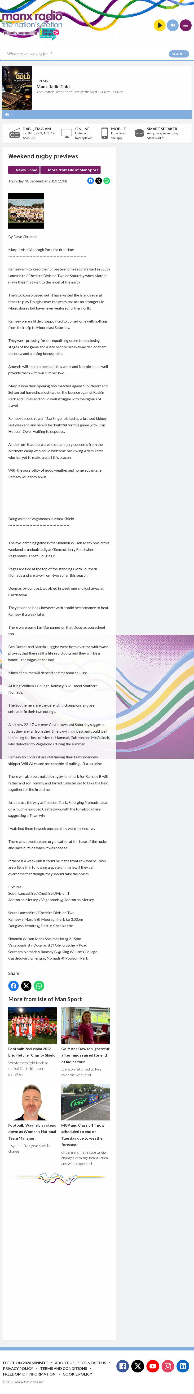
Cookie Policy (77, 1374)
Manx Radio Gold (53, 86)
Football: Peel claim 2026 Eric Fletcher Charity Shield (32, 1051)
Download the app (118, 135)
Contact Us (94, 1362)
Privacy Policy (18, 1368)
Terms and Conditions (63, 1368)
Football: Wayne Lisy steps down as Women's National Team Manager (32, 1131)
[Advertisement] (97, 1259)
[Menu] (186, 25)
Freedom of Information (29, 1374)
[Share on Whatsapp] (106, 180)
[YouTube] (152, 1366)
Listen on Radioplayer (83, 135)
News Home (26, 170)
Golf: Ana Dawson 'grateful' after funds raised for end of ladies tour (85, 1055)
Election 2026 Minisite (25, 1362)
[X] (137, 1366)
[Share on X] (98, 180)
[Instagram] (168, 1366)
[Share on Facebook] (90, 180)
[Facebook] (122, 1366)
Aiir (41, 1382)
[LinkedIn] (182, 1366)
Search (179, 54)
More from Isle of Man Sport (73, 170)
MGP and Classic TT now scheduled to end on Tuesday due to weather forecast (83, 1135)
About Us (65, 1362)
